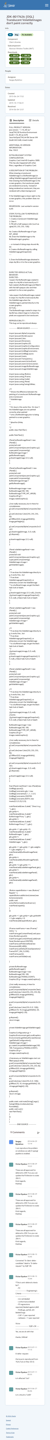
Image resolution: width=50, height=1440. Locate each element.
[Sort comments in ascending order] (38, 1133)
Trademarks (10, 1437)
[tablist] (25, 120)
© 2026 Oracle (11, 1416)
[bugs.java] (9, 4)
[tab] (16, 120)
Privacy (8, 1424)
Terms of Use (10, 1433)
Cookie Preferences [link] (12, 1428)
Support (8, 1420)
